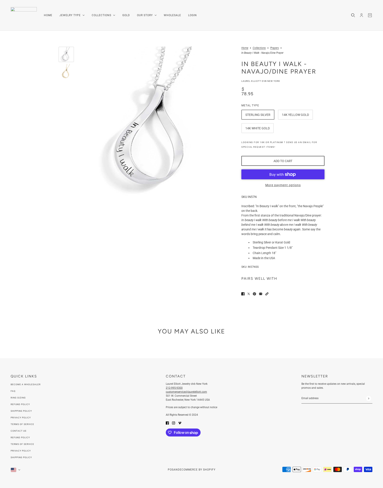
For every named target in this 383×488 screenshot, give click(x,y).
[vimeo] (179, 423)
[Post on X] (249, 293)
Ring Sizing (18, 397)
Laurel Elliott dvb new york (260, 81)
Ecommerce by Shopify (197, 469)
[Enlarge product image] (156, 122)
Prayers (274, 48)
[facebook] (167, 423)
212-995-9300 (174, 387)
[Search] (353, 15)
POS (171, 469)
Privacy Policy (21, 417)
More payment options (283, 185)
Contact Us (18, 431)
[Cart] (369, 15)
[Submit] (368, 398)
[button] (267, 293)
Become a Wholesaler (26, 384)
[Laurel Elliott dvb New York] (24, 15)
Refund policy (20, 437)
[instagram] (173, 423)
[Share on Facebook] (243, 293)
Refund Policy (20, 404)
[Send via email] (260, 293)
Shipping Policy (21, 411)
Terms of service (22, 444)
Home (244, 48)
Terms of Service (22, 424)
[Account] (361, 15)
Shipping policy (21, 457)
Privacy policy (21, 451)
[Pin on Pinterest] (254, 293)
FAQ (13, 391)
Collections (259, 48)
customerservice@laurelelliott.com (186, 391)
